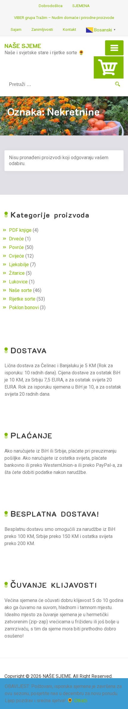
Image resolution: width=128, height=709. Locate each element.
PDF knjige (20, 230)
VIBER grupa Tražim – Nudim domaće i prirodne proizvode (64, 17)
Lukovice (18, 282)
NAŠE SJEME (22, 45)
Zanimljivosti (42, 29)
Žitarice (17, 273)
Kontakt (69, 29)
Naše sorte (20, 290)
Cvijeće (16, 256)
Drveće (16, 239)
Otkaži (80, 700)
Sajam (16, 29)
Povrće (16, 247)
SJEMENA (81, 6)
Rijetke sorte (22, 299)
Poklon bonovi (24, 307)
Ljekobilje (19, 264)
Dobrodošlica (51, 6)
